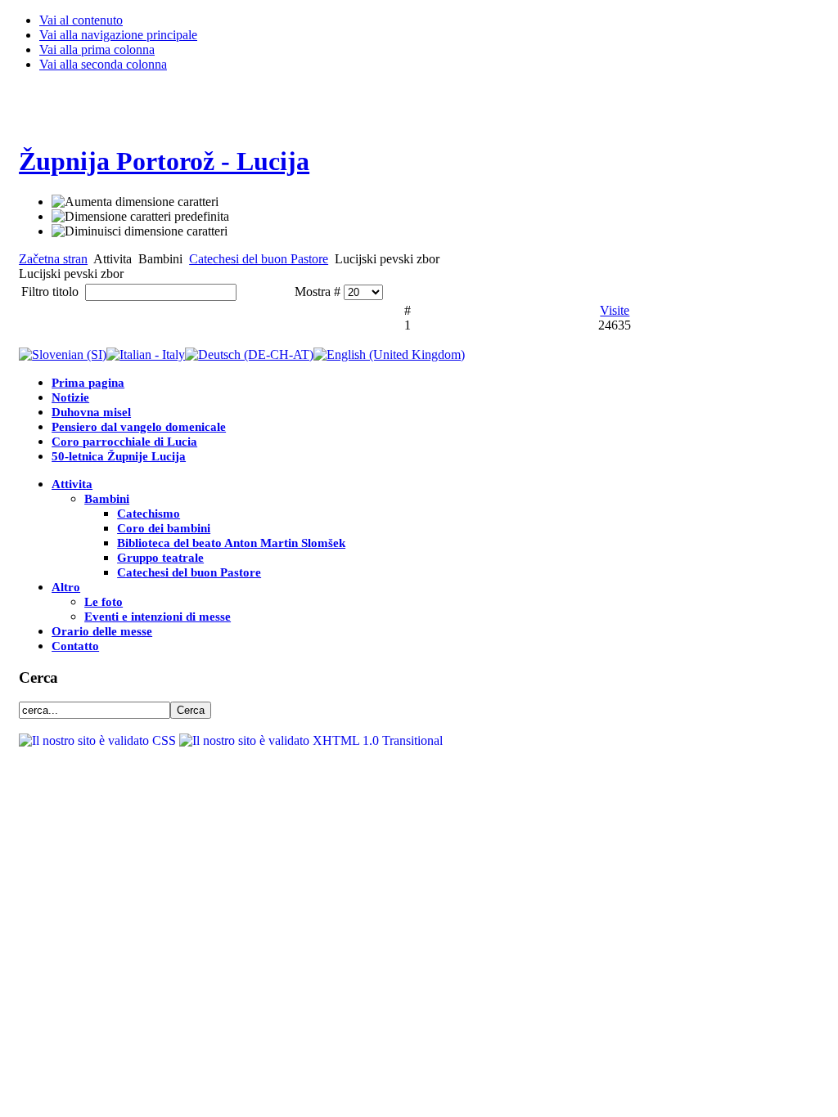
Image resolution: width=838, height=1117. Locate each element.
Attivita (72, 484)
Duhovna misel (91, 412)
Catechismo (148, 513)
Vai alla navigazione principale (118, 35)
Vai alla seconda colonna (103, 64)
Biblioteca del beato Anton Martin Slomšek (231, 543)
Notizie (70, 397)
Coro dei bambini (163, 528)
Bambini (106, 498)
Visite (614, 310)
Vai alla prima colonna (97, 49)
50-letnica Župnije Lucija (119, 456)
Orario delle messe (102, 631)
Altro (66, 587)
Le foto (103, 601)
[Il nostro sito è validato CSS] (99, 740)
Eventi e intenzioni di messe (157, 616)
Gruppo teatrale (160, 557)
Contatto (75, 646)
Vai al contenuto (81, 20)
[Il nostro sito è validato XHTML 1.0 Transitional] (311, 740)
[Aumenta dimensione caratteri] (135, 202)
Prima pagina (88, 382)
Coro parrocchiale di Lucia (124, 441)
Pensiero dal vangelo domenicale (139, 426)
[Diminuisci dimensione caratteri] (140, 231)
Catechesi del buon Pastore (258, 259)
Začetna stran (53, 259)
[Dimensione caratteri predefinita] (140, 216)
